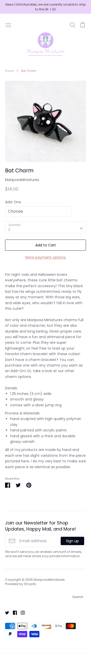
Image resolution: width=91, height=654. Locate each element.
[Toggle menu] (8, 24)
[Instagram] (21, 612)
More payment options (45, 257)
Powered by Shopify (20, 584)
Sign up (72, 540)
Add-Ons (13, 202)
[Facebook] (13, 612)
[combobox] (45, 227)
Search (77, 597)
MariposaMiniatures (22, 179)
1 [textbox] (9, 229)
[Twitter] (5, 612)
